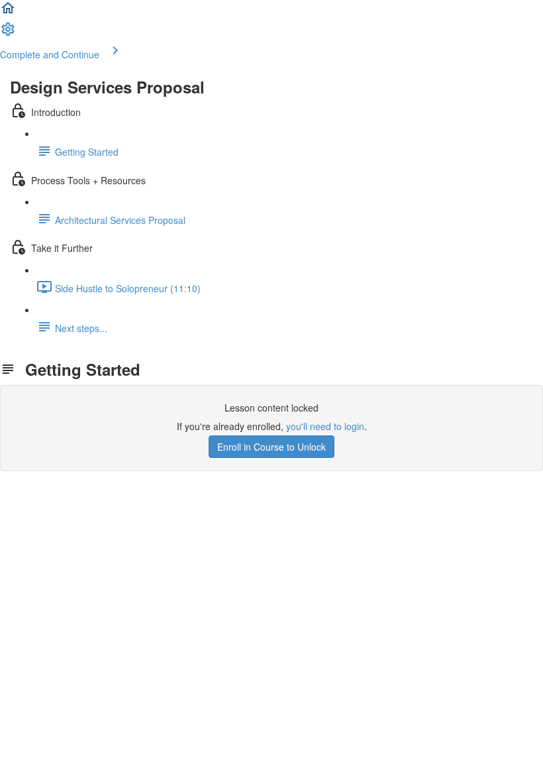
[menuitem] (8, 33)
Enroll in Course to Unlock (271, 446)
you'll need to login (325, 426)
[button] (8, 12)
